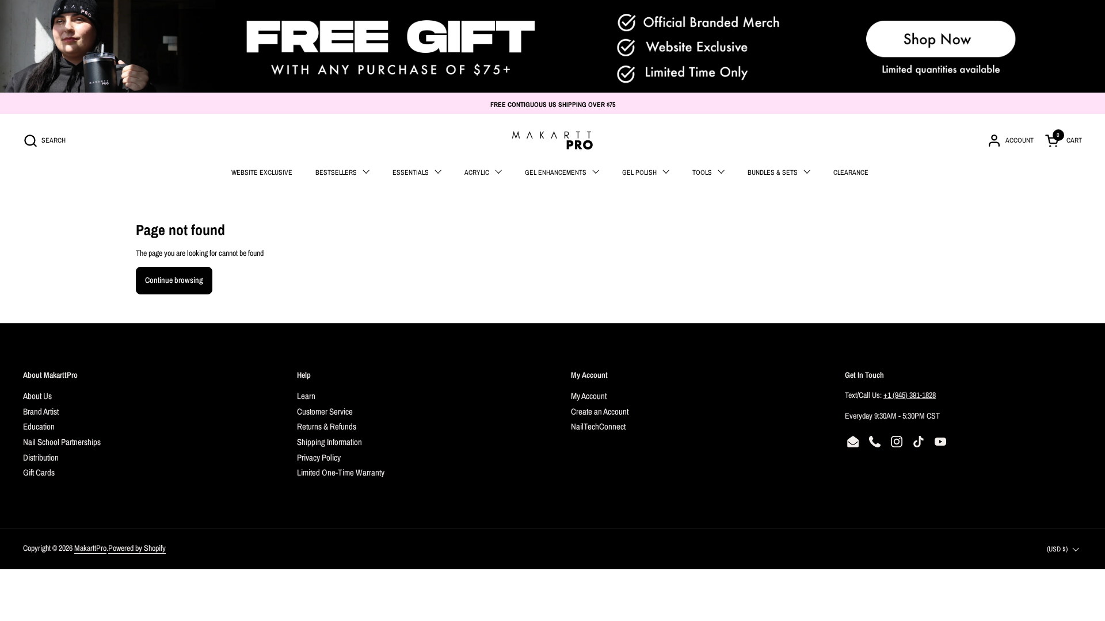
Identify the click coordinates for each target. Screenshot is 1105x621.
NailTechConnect (598, 426)
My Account (589, 396)
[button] (44, 140)
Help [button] (304, 375)
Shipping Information (329, 442)
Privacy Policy (319, 457)
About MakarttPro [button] (50, 375)
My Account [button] (589, 375)
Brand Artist (41, 411)
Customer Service (325, 411)
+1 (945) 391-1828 (909, 395)
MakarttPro (90, 548)
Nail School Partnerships (62, 442)
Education (39, 426)
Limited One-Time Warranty (340, 472)
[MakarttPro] (552, 140)
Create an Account (599, 411)
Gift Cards (39, 472)
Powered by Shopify (137, 548)
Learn (306, 396)
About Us (37, 396)
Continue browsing (174, 280)
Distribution (41, 457)
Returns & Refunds (326, 426)
